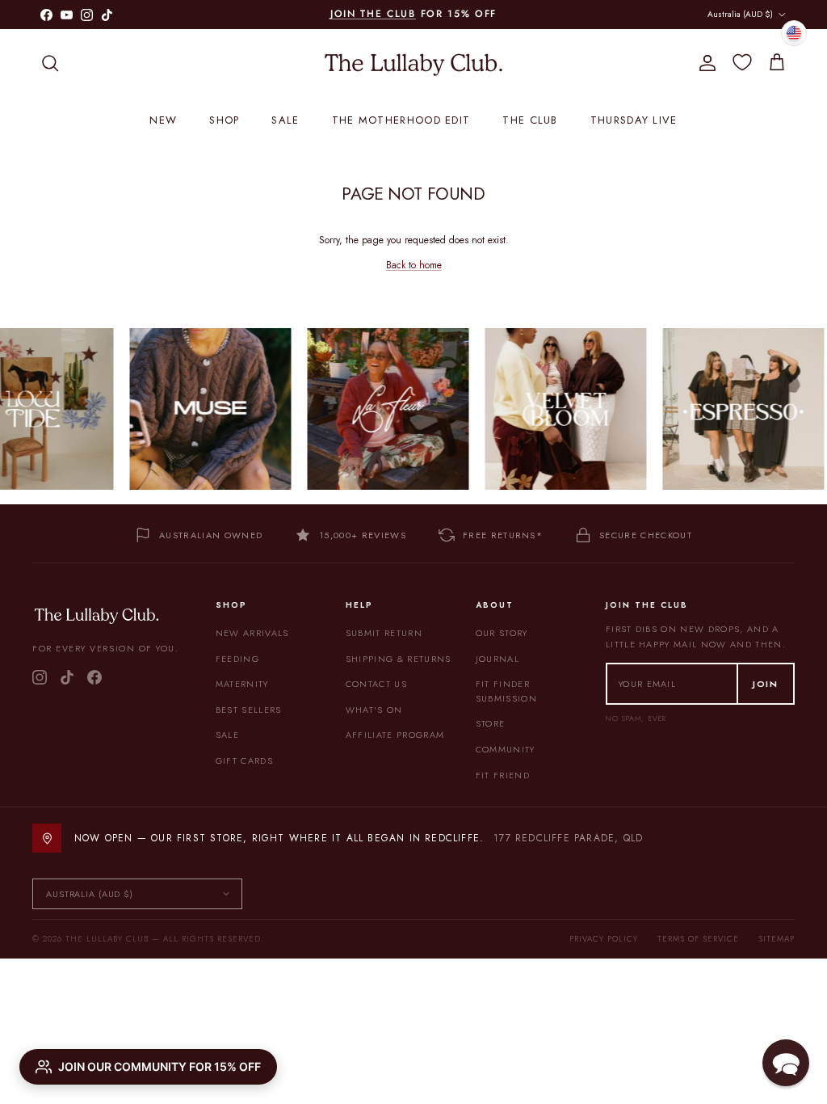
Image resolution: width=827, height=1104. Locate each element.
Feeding (237, 658)
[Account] (704, 63)
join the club (373, 13)
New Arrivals (252, 632)
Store (491, 723)
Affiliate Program (395, 734)
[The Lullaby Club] (413, 63)
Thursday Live (634, 120)
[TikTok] (67, 677)
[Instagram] (39, 677)
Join (766, 683)
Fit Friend (503, 775)
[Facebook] (94, 677)
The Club (529, 120)
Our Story (502, 632)
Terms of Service (698, 939)
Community (505, 749)
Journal (497, 658)
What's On (374, 709)
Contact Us (376, 683)
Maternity (242, 683)
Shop (224, 120)
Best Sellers (249, 709)
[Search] (50, 63)
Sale (285, 120)
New (163, 120)
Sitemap (776, 939)
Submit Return (384, 632)
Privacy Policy (603, 939)
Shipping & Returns (398, 658)
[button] (785, 1062)
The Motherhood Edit (401, 120)
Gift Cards (244, 760)
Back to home (414, 265)
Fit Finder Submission (506, 691)
